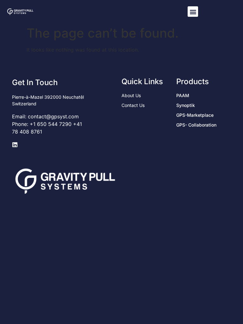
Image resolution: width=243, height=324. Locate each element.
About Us (131, 95)
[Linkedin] (15, 144)
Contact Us (133, 105)
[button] (193, 11)
